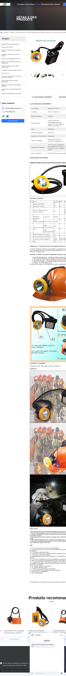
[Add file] (32, 673)
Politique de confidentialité (16, 671)
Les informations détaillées (42, 97)
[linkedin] (57, 470)
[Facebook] (57, 465)
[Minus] (62, 635)
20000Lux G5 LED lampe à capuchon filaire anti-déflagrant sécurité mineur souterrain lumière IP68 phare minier (38, 632)
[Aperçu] (5, 4)
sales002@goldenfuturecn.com (14, 108)
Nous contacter (55, 4)
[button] (11, 621)
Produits (38, 4)
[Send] (61, 673)
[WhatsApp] (3, 116)
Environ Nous (29, 4)
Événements (45, 4)
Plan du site (5, 671)
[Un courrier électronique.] (7, 116)
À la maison (21, 4)
